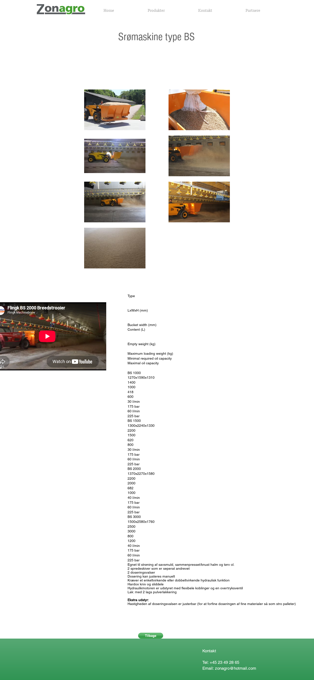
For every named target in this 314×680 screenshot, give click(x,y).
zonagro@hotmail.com (235, 668)
